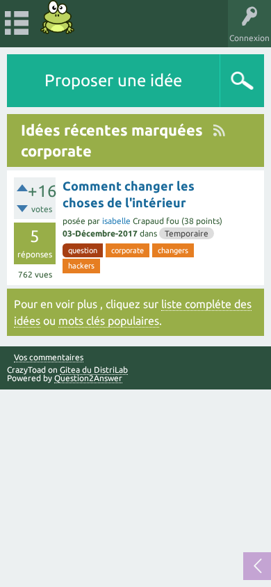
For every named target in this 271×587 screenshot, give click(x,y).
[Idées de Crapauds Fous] (57, 17)
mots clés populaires (108, 320)
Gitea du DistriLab (94, 369)
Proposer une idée (113, 80)
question (82, 250)
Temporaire (186, 233)
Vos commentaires (48, 357)
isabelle (116, 220)
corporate (127, 250)
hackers (81, 266)
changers (173, 250)
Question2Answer (88, 378)
